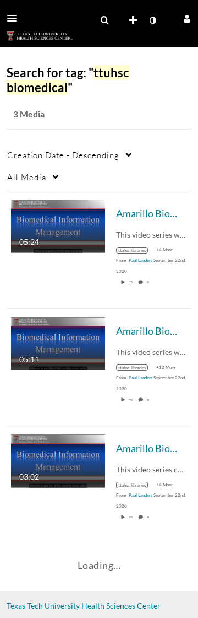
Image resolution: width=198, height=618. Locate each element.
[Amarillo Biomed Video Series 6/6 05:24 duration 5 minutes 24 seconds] (58, 225)
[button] (15, 18)
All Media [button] (26, 177)
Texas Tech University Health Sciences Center (84, 605)
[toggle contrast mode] (152, 20)
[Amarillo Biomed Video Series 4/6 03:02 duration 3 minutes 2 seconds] (58, 460)
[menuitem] (104, 20)
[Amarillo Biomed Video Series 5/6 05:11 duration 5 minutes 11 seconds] (58, 342)
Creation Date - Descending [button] (63, 155)
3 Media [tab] (29, 114)
